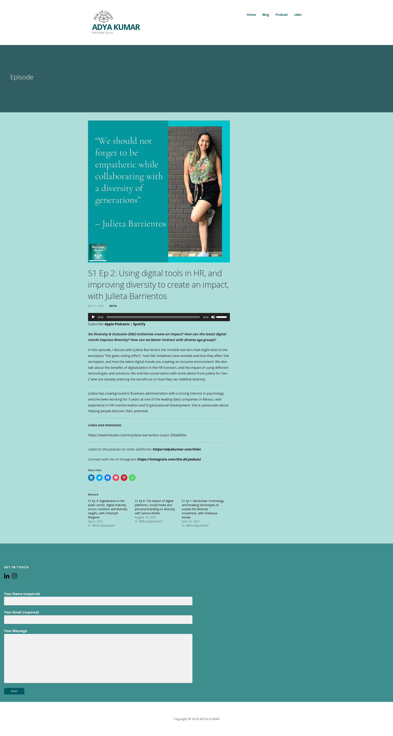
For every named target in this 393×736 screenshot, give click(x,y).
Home (251, 15)
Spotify (139, 324)
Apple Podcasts (117, 324)
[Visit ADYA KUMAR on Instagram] (14, 576)
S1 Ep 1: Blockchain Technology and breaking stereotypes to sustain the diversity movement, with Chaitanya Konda (203, 509)
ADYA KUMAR (116, 26)
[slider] (222, 316)
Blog (265, 15)
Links (298, 15)
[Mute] (213, 317)
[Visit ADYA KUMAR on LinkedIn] (6, 576)
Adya (113, 305)
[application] (159, 317)
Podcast (282, 15)
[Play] (93, 317)
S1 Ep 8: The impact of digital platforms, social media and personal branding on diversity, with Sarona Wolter (155, 507)
